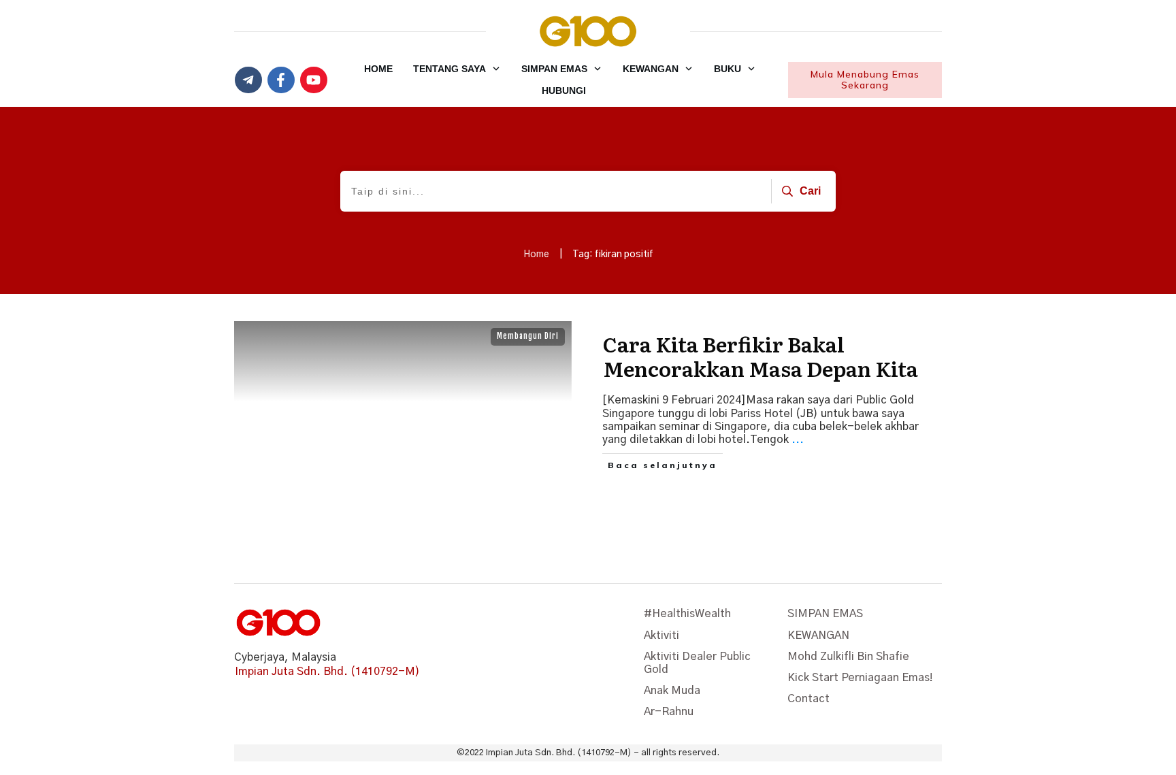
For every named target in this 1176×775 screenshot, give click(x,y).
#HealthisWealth (687, 613)
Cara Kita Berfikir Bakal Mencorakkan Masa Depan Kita (760, 356)
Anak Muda (672, 690)
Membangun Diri (528, 336)
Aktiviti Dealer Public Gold (697, 663)
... (797, 439)
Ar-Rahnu (668, 711)
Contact (808, 698)
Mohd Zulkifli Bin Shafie (848, 656)
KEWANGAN (818, 635)
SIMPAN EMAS (825, 613)
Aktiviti (661, 635)
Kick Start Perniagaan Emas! (860, 677)
